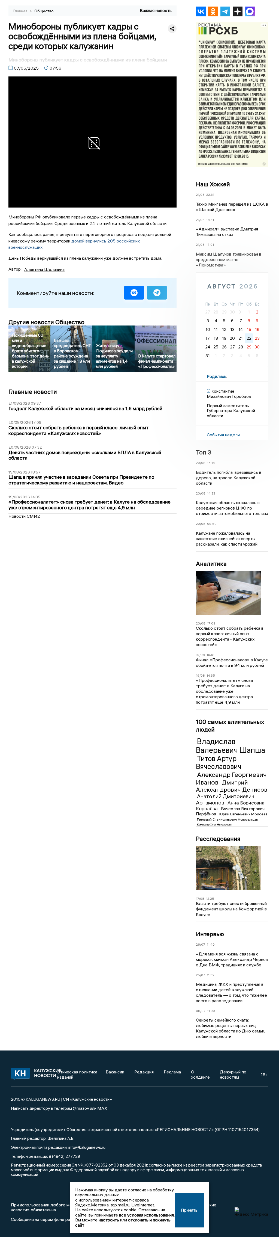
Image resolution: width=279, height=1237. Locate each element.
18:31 (210, 220)
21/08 (200, 195)
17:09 (211, 623)
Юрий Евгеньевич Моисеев (243, 814)
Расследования (218, 838)
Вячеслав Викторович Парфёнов (230, 811)
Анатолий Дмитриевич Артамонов (225, 799)
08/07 (200, 1011)
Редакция (144, 1072)
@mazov (81, 1108)
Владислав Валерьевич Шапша (230, 746)
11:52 (210, 975)
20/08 (200, 463)
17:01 (210, 244)
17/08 (200, 898)
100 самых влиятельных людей (230, 725)
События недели (223, 434)
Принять (189, 1210)
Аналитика (211, 563)
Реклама (172, 1072)
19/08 (200, 655)
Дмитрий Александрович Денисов (231, 786)
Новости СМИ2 (24, 516)
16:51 (210, 655)
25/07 (200, 975)
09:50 (212, 524)
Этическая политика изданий (77, 1074)
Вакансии (115, 1072)
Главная (20, 10)
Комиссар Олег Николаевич (214, 824)
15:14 (211, 463)
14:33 (211, 493)
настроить (109, 1220)
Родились (216, 376)
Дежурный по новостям (233, 1074)
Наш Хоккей (213, 184)
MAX (102, 1108)
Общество (44, 10)
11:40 (211, 944)
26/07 (200, 944)
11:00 (211, 1011)
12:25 (210, 898)
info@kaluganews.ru (86, 1147)
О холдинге (200, 1074)
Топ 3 (203, 452)
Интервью (210, 934)
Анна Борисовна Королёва (230, 806)
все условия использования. (147, 1215)
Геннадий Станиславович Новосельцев (227, 819)
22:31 (210, 195)
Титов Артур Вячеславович (218, 762)
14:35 (211, 675)
